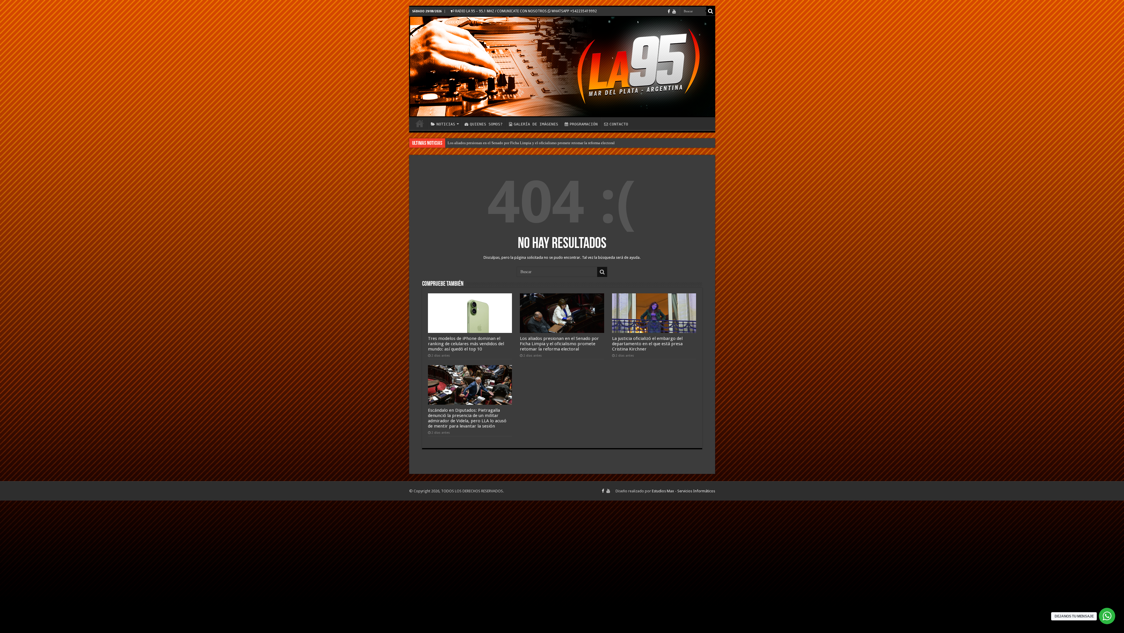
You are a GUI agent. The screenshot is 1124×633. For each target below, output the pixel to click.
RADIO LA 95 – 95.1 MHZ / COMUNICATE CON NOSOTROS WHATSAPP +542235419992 (525, 11)
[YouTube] (674, 11)
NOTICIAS (445, 124)
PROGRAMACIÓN (584, 124)
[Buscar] (710, 11)
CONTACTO (618, 124)
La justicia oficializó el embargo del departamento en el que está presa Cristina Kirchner (647, 344)
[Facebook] (669, 11)
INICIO (419, 123)
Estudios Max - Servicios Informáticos (683, 491)
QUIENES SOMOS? (486, 124)
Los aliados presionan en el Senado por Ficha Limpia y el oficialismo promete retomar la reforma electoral (531, 143)
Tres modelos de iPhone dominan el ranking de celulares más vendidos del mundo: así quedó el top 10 (466, 344)
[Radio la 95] (562, 66)
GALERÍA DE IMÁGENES (536, 124)
